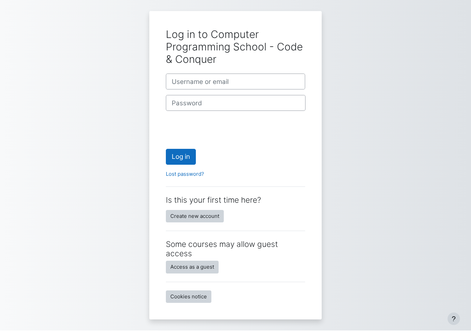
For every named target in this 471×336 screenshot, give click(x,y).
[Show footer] (454, 319)
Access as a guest (192, 266)
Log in (181, 157)
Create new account (194, 216)
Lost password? (185, 174)
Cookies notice (188, 296)
